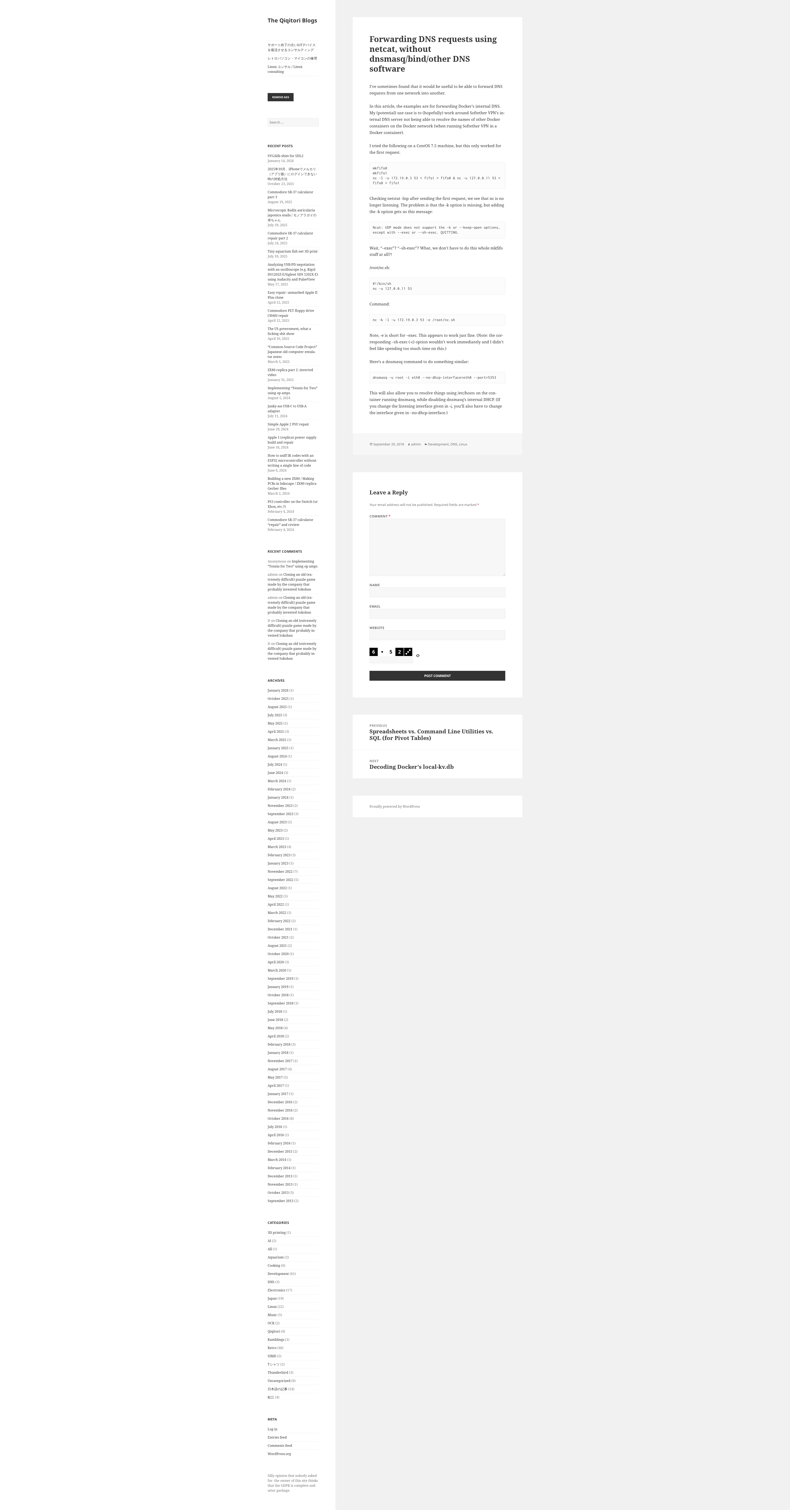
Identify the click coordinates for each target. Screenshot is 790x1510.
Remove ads (280, 97)
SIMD (272, 1356)
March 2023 (277, 847)
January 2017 (278, 1094)
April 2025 (276, 731)
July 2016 (275, 1126)
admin (416, 444)
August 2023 (277, 822)
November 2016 (280, 1110)
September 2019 (280, 978)
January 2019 (278, 987)
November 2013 (280, 1184)
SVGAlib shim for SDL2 (285, 156)
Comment (380, 516)
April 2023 (276, 838)
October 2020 (278, 954)
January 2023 (278, 863)
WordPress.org (279, 1454)
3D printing (277, 1232)
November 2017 (280, 1061)
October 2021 (278, 937)
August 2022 (277, 888)
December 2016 (280, 1102)
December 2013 (280, 1176)
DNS (271, 1282)
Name (374, 585)
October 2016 (278, 1118)
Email (374, 606)
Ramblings (276, 1339)
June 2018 (275, 1019)
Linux (272, 1306)
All (270, 1249)
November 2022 (280, 871)
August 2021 (277, 945)
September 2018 (280, 1003)
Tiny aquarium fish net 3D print (293, 251)
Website (376, 628)
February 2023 (279, 855)
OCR (271, 1323)
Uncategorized (279, 1380)
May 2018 (275, 1028)
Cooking (274, 1265)
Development (278, 1273)
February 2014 (279, 1168)
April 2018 (276, 1036)
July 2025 (275, 715)
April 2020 (276, 962)
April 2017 (276, 1085)
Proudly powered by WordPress (394, 806)
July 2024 (275, 764)
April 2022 (276, 904)
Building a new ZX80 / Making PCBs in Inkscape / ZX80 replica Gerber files (292, 483)
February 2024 (279, 789)
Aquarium (276, 1257)
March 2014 (277, 1159)
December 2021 (280, 929)
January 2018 (278, 1052)
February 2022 (279, 921)
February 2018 (279, 1044)
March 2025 (277, 740)
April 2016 (276, 1135)
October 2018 (278, 995)
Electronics (276, 1290)
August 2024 (277, 756)
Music (272, 1315)
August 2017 (277, 1069)
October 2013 (278, 1192)
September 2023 (280, 814)
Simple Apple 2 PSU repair (288, 424)
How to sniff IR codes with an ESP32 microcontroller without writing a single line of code (292, 460)
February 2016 (279, 1143)
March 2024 (277, 781)
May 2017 (275, 1077)
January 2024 (278, 797)
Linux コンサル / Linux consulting (285, 69)
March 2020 (277, 970)
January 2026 (278, 690)
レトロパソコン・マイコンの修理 (292, 58)
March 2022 (277, 912)
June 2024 (275, 772)
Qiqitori (274, 1331)
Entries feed (277, 1437)
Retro (272, 1348)
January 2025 (278, 748)
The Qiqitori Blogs (292, 20)
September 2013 (280, 1201)
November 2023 (280, 805)
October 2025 (278, 698)
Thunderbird (278, 1372)
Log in (272, 1429)
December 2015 (280, 1151)
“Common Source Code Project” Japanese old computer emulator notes (292, 352)
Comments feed (280, 1445)
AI (269, 1241)
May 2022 (275, 896)
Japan (272, 1298)
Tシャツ (274, 1364)
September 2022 (280, 879)
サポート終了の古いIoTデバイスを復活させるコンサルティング (292, 47)
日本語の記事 (277, 1389)
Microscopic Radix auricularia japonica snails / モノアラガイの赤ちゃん (292, 215)
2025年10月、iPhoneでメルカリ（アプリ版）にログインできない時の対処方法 (292, 174)
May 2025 (275, 723)
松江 (271, 1397)
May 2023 (275, 830)
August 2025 (277, 707)
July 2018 (275, 1011)
